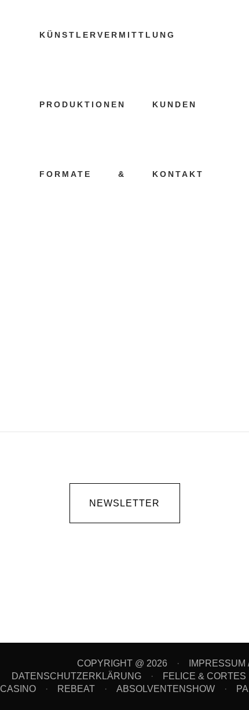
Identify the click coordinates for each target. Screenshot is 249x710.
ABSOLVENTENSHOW (165, 689)
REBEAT (76, 689)
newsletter (124, 503)
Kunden (88, 287)
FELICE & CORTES (205, 676)
